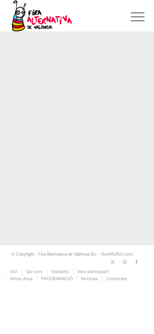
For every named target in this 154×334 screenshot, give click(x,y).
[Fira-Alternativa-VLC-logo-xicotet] (63, 16)
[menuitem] (131, 16)
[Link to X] (113, 262)
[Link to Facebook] (137, 262)
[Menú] (131, 16)
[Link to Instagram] (125, 262)
